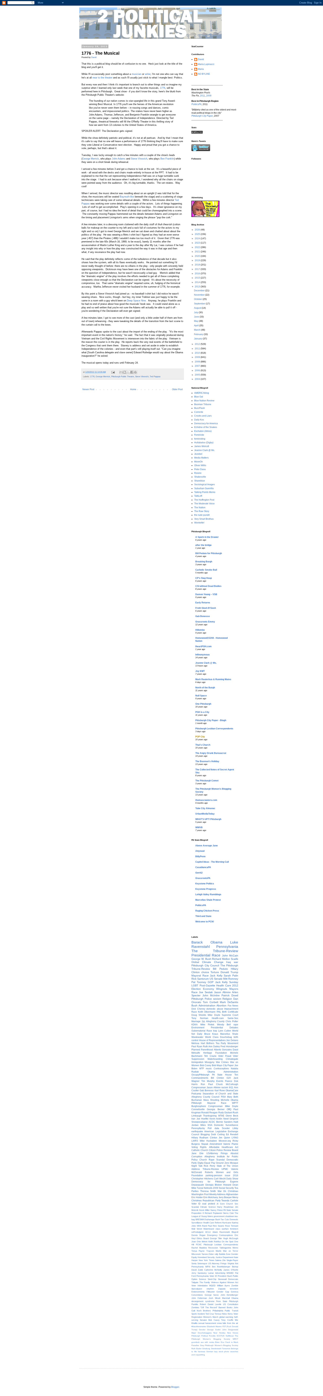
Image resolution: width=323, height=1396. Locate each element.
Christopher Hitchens (202, 1178)
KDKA (194, 1024)
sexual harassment (207, 1323)
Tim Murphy (208, 1081)
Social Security (226, 1188)
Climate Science (208, 1207)
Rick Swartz (218, 1226)
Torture (214, 972)
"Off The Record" (208, 1307)
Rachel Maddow (199, 1248)
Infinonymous (202, 654)
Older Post (177, 389)
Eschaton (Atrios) (203, 431)
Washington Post (200, 1194)
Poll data (213, 1128)
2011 (202, 95)
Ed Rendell (232, 1134)
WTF (201, 1068)
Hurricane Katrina (230, 1223)
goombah (195, 1342)
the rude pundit (202, 515)
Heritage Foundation (215, 1053)
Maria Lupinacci (206, 64)
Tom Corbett (210, 1002)
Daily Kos (199, 419)
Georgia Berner (215, 1109)
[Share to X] (128, 372)
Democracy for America (206, 423)
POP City (200, 736)
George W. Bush (201, 958)
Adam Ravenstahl (221, 1232)
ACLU (208, 1232)
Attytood (199, 851)
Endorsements (198, 1292)
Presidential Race (205, 955)
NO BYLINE (204, 74)
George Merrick (90, 158)
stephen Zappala (216, 1289)
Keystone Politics (204, 883)
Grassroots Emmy (205, 621)
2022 (198, 247)
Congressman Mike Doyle (223, 1106)
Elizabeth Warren (214, 1326)
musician (136, 74)
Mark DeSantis (229, 1002)
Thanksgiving (210, 1115)
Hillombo (200, 630)
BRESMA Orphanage (205, 1219)
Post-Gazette (207, 985)
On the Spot (227, 1241)
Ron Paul (207, 1084)
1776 (162, 87)
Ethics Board (203, 1238)
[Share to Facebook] (132, 372)
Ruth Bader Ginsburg (200, 1349)
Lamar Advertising (216, 1273)
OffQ (229, 1109)
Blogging (205, 1134)
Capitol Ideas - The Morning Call (212, 862)
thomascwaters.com (206, 800)
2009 (208, 95)
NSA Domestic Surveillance (223, 1125)
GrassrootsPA (202, 878)
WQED (212, 1285)
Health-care (218, 1018)
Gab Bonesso (202, 616)
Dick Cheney (198, 1009)
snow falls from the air (227, 1323)
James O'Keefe (230, 1270)
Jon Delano (232, 1040)
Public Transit (231, 1311)
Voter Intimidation (199, 1285)
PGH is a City (202, 712)
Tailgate (194, 1282)
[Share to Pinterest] (135, 372)
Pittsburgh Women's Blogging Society (221, 1345)
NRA (199, 1226)
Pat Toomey (198, 982)
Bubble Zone (225, 1254)
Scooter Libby (230, 1128)
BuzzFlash (199, 408)
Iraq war (232, 962)
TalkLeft (198, 496)
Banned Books (225, 1307)
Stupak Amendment (211, 1144)
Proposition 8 (197, 1213)
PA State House (222, 1074)
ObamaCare (232, 1090)
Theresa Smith (208, 1191)
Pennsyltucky (198, 1128)
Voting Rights (199, 1147)
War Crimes (222, 1062)
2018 (198, 264)
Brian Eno (219, 1342)
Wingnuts (221, 988)
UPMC (225, 1169)
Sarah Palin (231, 975)
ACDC (212, 1122)
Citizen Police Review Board (223, 1150)
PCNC (199, 1244)
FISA (223, 1097)
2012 (198, 344)
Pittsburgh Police (201, 998)
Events (219, 1081)
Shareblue (199, 480)
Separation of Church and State (220, 1093)
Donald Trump (229, 972)
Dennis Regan (198, 1235)
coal (204, 1203)
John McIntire (211, 995)
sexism (217, 998)
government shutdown (224, 1216)
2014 (198, 282)
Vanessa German (205, 1352)
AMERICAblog (201, 393)
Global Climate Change (207, 962)
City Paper (228, 1065)
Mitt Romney (230, 978)
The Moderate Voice (204, 503)
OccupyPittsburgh (200, 1074)
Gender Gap (222, 1292)
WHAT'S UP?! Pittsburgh (208, 819)
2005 (198, 374)
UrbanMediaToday (205, 813)
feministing (199, 439)
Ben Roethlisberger (221, 1267)
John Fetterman (199, 1298)
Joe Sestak (206, 992)
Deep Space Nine (136, 300)
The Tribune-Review (214, 951)
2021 (198, 251)
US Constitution (230, 1304)
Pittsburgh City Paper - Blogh (210, 720)
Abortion (221, 1005)
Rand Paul (207, 1226)
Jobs (193, 1226)
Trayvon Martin (213, 1251)
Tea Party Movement (227, 1043)
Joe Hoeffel (202, 1118)
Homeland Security (206, 1257)
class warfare (222, 1229)
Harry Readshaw (225, 1207)
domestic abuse (214, 1009)
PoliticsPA (200, 905)
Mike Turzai (197, 1188)
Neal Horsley (219, 1333)
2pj (203, 1021)
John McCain (230, 955)
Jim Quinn (224, 1137)
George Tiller (216, 1238)
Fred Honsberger (229, 1046)
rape (235, 1024)
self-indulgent (197, 1232)
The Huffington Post (204, 500)
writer (147, 74)
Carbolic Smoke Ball (206, 570)
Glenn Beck (232, 1115)
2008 (198, 361)
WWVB (199, 827)
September (200, 303)
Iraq (215, 1030)
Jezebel (198, 454)
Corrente (198, 412)
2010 (198, 353)
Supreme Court (230, 1015)
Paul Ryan (196, 1046)
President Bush (225, 1276)
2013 (198, 286)
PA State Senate (230, 1210)
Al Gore (221, 1204)
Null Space (201, 695)
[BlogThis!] (125, 372)
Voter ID (196, 1203)
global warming (226, 1317)
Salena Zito (220, 1260)
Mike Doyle (214, 1015)
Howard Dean (230, 1185)
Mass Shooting (211, 1100)
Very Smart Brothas (204, 519)
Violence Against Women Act (224, 1282)
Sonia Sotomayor (199, 1263)
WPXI (207, 1267)
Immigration (197, 1062)
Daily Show (232, 1178)
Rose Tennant (231, 1226)
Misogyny (209, 1062)
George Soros (212, 1295)
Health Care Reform (212, 1223)
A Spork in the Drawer (207, 537)
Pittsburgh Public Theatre (122, 376)
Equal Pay (209, 1163)
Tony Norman (199, 1018)
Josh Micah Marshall (219, 1298)
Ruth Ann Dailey (211, 1046)
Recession (213, 1248)
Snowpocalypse (199, 1122)
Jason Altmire (222, 992)
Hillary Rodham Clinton (204, 1137)
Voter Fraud (224, 1056)
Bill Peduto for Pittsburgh (208, 553)
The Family (204, 1282)
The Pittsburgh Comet (207, 780)
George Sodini (214, 1330)
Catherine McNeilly (213, 1270)
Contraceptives (221, 1068)
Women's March (210, 1317)
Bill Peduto (220, 968)
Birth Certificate (230, 1012)
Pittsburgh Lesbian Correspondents (214, 728)
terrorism (234, 1289)
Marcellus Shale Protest (208, 900)
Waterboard (208, 1229)
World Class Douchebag (218, 1037)
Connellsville (198, 1109)
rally (216, 1254)
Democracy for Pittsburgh (208, 1181)
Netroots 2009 (211, 1188)
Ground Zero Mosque (227, 1163)
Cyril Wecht (220, 1178)
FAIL (219, 1012)
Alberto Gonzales (223, 1049)
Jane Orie (197, 1153)
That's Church (202, 745)
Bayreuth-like (127, 196)
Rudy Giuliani (225, 1112)
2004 (198, 379)
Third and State (203, 916)
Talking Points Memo (204, 492)
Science (202, 1279)
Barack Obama (206, 942)
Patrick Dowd (230, 995)
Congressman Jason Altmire (206, 1087)
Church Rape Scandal (212, 1159)
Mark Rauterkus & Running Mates (213, 679)
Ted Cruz (209, 1314)
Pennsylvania (227, 947)
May (196, 321)
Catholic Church (199, 1150)
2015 (198, 278)
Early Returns (202, 602)
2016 (198, 273)
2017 (198, 269)
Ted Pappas (155, 376)
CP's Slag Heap (203, 578)
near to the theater (102, 77)
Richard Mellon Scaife (225, 958)
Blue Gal (198, 396)
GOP (210, 982)
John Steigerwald (230, 1330)
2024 (198, 238)
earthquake (197, 1131)
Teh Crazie (210, 1056)
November (199, 295)
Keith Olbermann (207, 1012)
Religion (227, 998)
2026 (198, 229)
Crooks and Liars (203, 415)
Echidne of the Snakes (205, 427)
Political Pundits (208, 1336)
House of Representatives (212, 1040)
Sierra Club (228, 1213)
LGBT (194, 985)
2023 (198, 242)
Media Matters (201, 457)
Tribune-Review (211, 1169)
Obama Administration (222, 1071)
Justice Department (224, 1257)
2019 (198, 260)
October (198, 299)
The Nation (199, 507)
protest (211, 1203)
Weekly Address (217, 1194)
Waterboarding (215, 1059)
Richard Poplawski (213, 1213)
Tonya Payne (197, 1251)
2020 (198, 256)
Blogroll (235, 1232)
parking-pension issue (218, 1175)
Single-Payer (232, 1260)
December (199, 290)
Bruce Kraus (211, 1034)
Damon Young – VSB (206, 594)
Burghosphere (198, 1106)
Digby (201, 1163)
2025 (198, 234)
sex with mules (207, 1342)
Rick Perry (209, 1166)
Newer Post (88, 389)
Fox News (233, 1005)
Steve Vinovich (139, 158)
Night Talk (196, 1166)
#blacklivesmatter (198, 1326)
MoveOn (198, 461)
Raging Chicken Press (207, 910)
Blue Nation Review (204, 400)
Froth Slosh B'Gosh (205, 608)
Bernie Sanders (224, 1122)
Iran (193, 1118)
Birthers (210, 1043)
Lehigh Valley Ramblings (208, 894)
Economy (208, 988)
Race (194, 1012)
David (201, 59)
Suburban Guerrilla (204, 488)
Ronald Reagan (209, 1112)
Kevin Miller (204, 1210)
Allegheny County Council (205, 1097)
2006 (198, 370)
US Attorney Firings (217, 1263)
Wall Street (196, 1229)
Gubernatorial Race (201, 1030)
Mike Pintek (207, 1024)
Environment (197, 1027)
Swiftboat (230, 1336)
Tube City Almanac (205, 808)
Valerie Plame (230, 1144)
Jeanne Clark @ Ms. (204, 450)
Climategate (232, 1059)
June (197, 316)
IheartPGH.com (203, 646)
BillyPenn (200, 856)
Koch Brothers (204, 1311)
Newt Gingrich (230, 1118)
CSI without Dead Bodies (208, 586)
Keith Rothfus (214, 1241)
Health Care (223, 985)
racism (224, 1087)
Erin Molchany (210, 1197)
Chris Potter (232, 1021)
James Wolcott (201, 446)
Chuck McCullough (227, 1084)
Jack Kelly (216, 975)
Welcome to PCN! (204, 921)
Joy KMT (200, 671)
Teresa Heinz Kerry (224, 1314)
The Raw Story (201, 511)
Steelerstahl (216, 1349)
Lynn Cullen (224, 1030)
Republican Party (212, 1200)
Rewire (198, 473)
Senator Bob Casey (210, 1320)
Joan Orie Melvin (199, 1241)
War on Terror (230, 1251)
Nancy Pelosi (216, 1210)
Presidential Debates (224, 1027)
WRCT (235, 1339)
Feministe (199, 435)
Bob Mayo (217, 1065)
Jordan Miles (198, 1125)
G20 (229, 1078)
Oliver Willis (200, 465)
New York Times (206, 1260)
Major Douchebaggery (201, 1333)
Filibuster (211, 1292)
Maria (201, 69)
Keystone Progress (205, 889)
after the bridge (203, 545)
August (198, 308)
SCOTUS (220, 1336)
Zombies (195, 1307)
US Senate (216, 978)
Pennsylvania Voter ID (206, 1276)
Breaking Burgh (203, 561)
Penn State (221, 1301)
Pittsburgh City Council (205, 965)
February (199, 334)
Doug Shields (198, 1015)
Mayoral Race (200, 975)
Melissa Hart (198, 1043)
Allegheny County (215, 1021)
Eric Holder (197, 1197)
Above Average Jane (206, 845)
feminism (234, 1229)
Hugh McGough (230, 1238)
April (196, 325)
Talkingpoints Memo (228, 1248)
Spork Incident (198, 1314)
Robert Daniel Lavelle (210, 1304)
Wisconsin (196, 1254)
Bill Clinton (217, 1078)
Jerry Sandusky (199, 1273)
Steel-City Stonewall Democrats (223, 1279)
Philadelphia (218, 1311)
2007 (198, 366)
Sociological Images (204, 484)
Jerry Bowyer (225, 1197)
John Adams (118, 158)
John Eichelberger (229, 1295)
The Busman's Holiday (207, 761)
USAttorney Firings (217, 1153)
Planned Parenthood (202, 1049)
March (197, 330)
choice (205, 972)
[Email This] (121, 372)
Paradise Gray (197, 1345)
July (196, 312)
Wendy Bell (224, 1024)
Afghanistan (232, 1194)
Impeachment (231, 1009)
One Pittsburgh (203, 704)
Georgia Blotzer (213, 1185)
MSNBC (230, 1273)
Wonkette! (199, 522)
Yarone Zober (208, 1254)
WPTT (235, 1103)
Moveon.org (225, 1141)
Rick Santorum (200, 978)
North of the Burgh (205, 687)
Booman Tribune (202, 404)
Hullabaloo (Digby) (203, 442)
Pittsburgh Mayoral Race (208, 1103)
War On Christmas (228, 1191)
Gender (202, 1330)
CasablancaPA (203, 867)
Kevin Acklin (216, 1118)
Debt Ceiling (217, 1134)
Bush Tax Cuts (222, 1219)
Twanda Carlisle (229, 1200)
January (198, 338)
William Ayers (223, 1285)
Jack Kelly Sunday (226, 982)
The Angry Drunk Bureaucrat (210, 753)
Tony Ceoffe (227, 1320)
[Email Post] (112, 372)
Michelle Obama (229, 1100)
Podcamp (196, 1093)
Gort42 (199, 872)
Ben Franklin (167, 158)
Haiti (235, 1122)
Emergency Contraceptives (220, 1235)
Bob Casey (205, 1065)
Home (133, 389)
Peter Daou (200, 469)
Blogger (175, 1387)
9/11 (231, 1087)
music (209, 1068)
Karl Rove (220, 1090)
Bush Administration (203, 1005)
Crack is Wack (231, 1342)
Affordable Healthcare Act (223, 1147)
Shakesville (200, 477)
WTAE (221, 1115)
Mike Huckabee (208, 1141)
